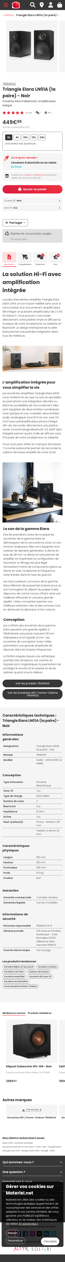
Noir (38, 878)
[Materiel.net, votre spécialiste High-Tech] (16, 5)
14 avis (28, 112)
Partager (16, 223)
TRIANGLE (9, 84)
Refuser (13, 1233)
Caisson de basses (38, 971)
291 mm (41, 862)
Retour (10, 15)
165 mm (41, 857)
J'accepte (50, 1241)
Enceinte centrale (14, 971)
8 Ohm (40, 811)
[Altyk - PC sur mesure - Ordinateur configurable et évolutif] (21, 1249)
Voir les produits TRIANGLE (33, 683)
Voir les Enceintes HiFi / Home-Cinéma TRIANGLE (33, 694)
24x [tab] (42, 137)
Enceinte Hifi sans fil (40, 976)
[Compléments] (25, 257)
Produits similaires (40, 1013)
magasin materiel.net (34, 174)
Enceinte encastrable (16, 981)
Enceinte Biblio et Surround (18, 966)
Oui (38, 790)
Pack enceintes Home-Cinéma (20, 986)
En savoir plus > (28, 1224)
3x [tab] (8, 137)
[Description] (9, 257)
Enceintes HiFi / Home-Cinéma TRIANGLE (31, 1117)
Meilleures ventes (13, 1013)
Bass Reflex (42, 796)
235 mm (41, 867)
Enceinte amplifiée (14, 976)
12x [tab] (34, 137)
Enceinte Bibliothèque (43, 783)
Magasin (43, 3)
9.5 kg (39, 872)
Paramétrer (15, 1241)
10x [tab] (25, 137)
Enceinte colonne (47, 966)
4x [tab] (17, 137)
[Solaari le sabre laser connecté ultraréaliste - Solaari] (41, 1249)
